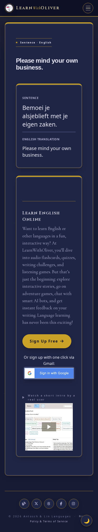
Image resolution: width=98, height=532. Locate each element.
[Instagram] (74, 504)
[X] (37, 504)
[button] (49, 426)
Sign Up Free (44, 341)
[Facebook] (61, 504)
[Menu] (88, 8)
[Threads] (49, 504)
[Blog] (24, 504)
